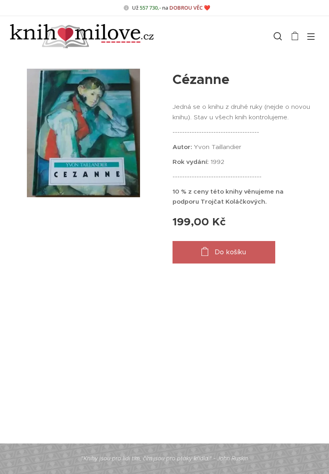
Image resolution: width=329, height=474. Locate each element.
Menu (311, 36)
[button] (278, 36)
